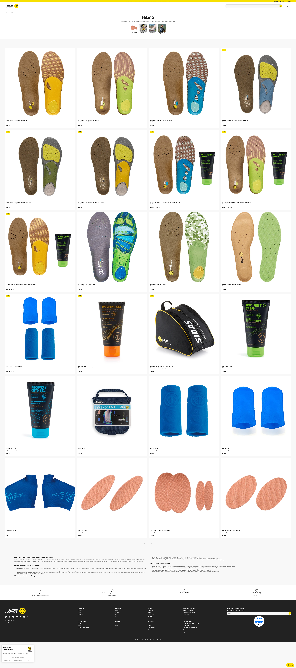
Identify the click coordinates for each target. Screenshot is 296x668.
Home (6, 12)
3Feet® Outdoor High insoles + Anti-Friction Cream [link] (21, 284)
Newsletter (288, 1)
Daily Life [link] (117, 621)
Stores (149, 619)
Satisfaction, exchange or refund (191, 623)
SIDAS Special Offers (83, 627)
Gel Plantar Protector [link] (12, 530)
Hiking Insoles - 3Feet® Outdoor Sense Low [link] (235, 120)
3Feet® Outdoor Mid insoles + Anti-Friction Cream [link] (236, 202)
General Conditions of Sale (189, 612)
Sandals (80, 616)
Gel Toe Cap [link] (225, 448)
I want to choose (18, 660)
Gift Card (80, 625)
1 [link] (144, 543)
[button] (24, 6)
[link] (285, 6)
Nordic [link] (116, 625)
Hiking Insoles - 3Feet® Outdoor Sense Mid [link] (18, 202)
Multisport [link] (117, 619)
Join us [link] (149, 625)
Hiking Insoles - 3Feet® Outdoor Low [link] (161, 120)
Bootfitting (150, 616)
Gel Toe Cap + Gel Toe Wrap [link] (14, 366)
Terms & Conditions (188, 610)
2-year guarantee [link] (39, 593)
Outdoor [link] (117, 612)
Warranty (185, 616)
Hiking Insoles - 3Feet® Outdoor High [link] (17, 120)
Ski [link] (116, 623)
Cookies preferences (188, 629)
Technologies (151, 614)
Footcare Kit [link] (81, 448)
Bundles (80, 623)
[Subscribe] (290, 613)
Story (149, 612)
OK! (28, 660)
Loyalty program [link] (187, 632)
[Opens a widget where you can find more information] (290, 665)
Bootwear (80, 619)
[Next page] (151, 543)
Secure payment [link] (184, 592)
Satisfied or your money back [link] (112, 593)
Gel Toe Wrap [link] (154, 448)
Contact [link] (282, 1)
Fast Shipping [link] (256, 593)
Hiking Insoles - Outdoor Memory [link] (232, 284)
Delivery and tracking (188, 619)
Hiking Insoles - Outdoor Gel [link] (86, 284)
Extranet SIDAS (152, 627)
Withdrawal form (187, 625)
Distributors (151, 621)
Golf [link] (116, 616)
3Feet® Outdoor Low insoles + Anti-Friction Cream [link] (165, 202)
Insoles (80, 610)
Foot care (80, 614)
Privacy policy (186, 614)
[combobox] (253, 6)
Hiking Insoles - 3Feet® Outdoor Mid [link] (88, 120)
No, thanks (7, 660)
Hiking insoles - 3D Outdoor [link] (158, 284)
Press (149, 623)
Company (150, 610)
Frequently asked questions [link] (190, 627)
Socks (79, 612)
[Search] (280, 6)
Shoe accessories (82, 621)
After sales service (187, 621)
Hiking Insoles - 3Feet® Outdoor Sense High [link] (91, 202)
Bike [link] (116, 614)
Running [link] (117, 610)
